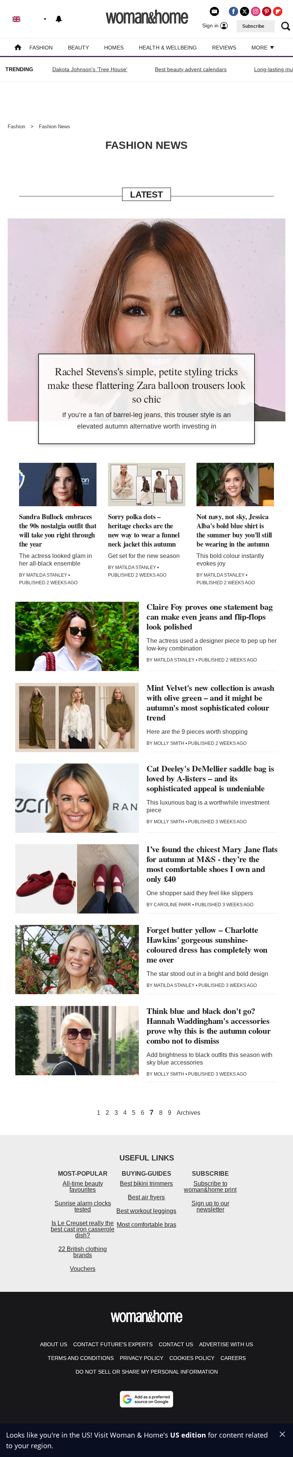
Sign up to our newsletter (210, 1206)
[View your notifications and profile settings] (58, 19)
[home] (18, 48)
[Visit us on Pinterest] (266, 11)
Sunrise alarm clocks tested (83, 1206)
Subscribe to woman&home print (210, 1186)
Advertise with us (226, 1344)
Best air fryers (146, 1197)
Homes (114, 48)
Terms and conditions (81, 1358)
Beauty (78, 48)
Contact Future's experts (113, 1344)
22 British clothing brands (82, 1252)
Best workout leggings (146, 1211)
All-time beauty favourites (83, 1186)
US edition (188, 1434)
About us (53, 1344)
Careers (233, 1358)
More (260, 48)
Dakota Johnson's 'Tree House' (89, 69)
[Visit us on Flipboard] (277, 11)
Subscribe (253, 26)
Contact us (176, 1344)
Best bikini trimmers (146, 1183)
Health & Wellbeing (168, 48)
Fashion (41, 48)
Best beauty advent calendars (191, 69)
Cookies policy (191, 1358)
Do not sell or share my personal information (147, 1372)
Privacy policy (141, 1358)
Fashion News (54, 126)
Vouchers (82, 1269)
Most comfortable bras (146, 1224)
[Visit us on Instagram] (255, 11)
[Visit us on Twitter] (244, 11)
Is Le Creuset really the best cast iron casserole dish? (82, 1229)
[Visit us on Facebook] (233, 11)
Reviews (224, 48)
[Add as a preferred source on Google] (146, 1399)
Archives (188, 1113)
